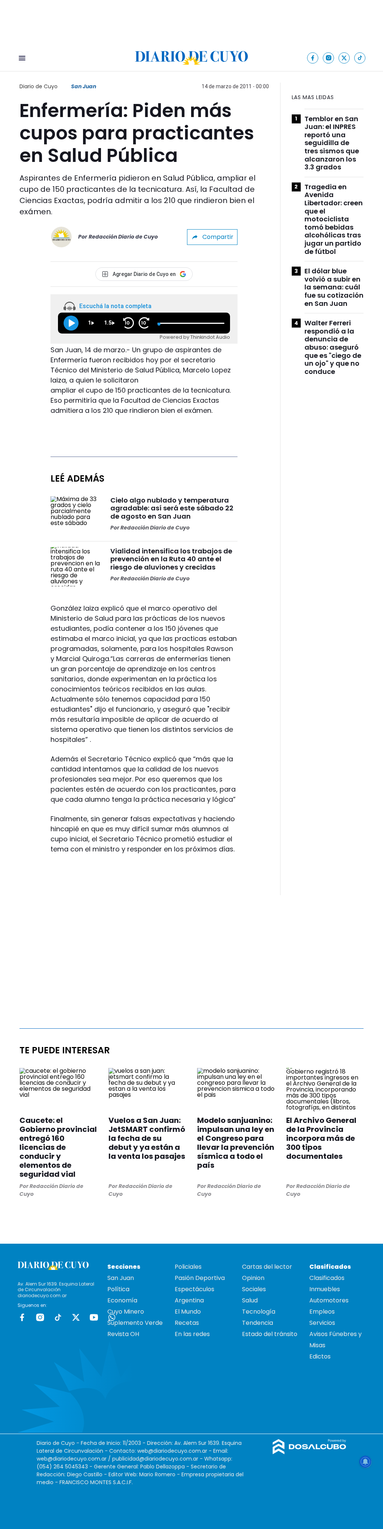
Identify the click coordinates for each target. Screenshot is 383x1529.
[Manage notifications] (365, 1462)
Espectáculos (194, 1289)
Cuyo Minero (125, 1311)
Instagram (40, 1317)
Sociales (254, 1289)
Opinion (253, 1278)
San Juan (83, 86)
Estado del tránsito (269, 1334)
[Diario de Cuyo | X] (344, 58)
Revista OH (123, 1334)
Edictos (320, 1356)
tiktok (57, 1317)
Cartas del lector (267, 1266)
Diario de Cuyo (38, 86)
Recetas (187, 1322)
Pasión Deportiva (200, 1278)
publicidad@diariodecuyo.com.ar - (158, 1458)
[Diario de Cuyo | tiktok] (360, 58)
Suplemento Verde (135, 1322)
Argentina (189, 1300)
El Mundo (188, 1311)
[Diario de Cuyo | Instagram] (328, 58)
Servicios (322, 1322)
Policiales (188, 1266)
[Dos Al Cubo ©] (309, 1452)
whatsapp (111, 1317)
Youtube (93, 1317)
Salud (250, 1300)
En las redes (192, 1334)
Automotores (329, 1300)
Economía (122, 1300)
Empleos (322, 1311)
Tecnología (258, 1311)
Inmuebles (324, 1289)
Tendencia (257, 1322)
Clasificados (326, 1278)
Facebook (22, 1317)
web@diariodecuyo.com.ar (172, 1451)
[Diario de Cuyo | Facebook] (313, 58)
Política (118, 1289)
